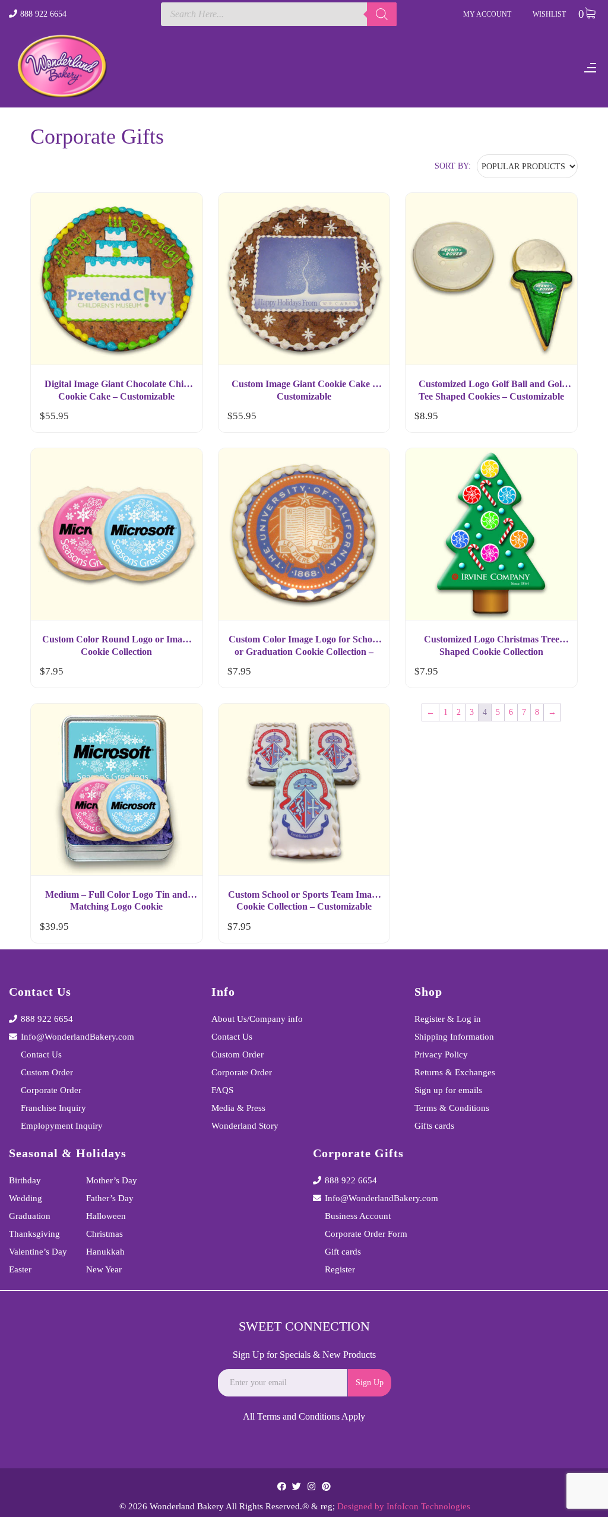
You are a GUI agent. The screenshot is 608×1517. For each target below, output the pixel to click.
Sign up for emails (448, 1090)
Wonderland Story (244, 1125)
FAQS (222, 1090)
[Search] (382, 14)
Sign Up (370, 1382)
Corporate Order (51, 1090)
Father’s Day (110, 1198)
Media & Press (238, 1108)
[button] (182, 418)
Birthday (25, 1180)
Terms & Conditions (451, 1108)
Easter (20, 1269)
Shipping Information (454, 1036)
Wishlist (549, 14)
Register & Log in (447, 1019)
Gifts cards (434, 1125)
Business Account (358, 1216)
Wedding (25, 1198)
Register (340, 1269)
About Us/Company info (257, 1019)
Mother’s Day (111, 1180)
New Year (104, 1269)
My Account (487, 14)
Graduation (29, 1216)
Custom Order (47, 1072)
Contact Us (41, 1054)
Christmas (104, 1234)
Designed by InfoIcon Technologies (403, 1506)
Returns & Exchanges (454, 1072)
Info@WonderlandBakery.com (77, 1036)
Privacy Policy (441, 1054)
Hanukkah (105, 1251)
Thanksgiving (34, 1234)
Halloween (106, 1216)
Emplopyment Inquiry (62, 1125)
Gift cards (343, 1251)
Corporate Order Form (366, 1234)
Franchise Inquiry (53, 1108)
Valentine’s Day (38, 1251)
